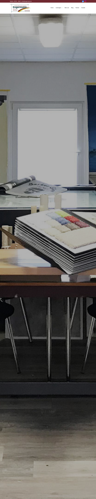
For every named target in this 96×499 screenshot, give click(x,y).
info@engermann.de (27, 1)
